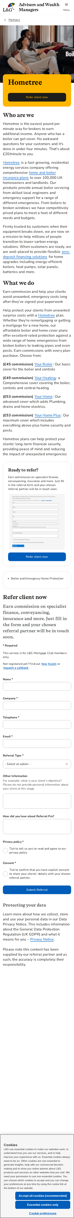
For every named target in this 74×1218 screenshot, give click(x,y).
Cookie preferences (42, 1213)
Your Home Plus (47, 415)
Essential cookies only (43, 1204)
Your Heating (45, 377)
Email (21, 736)
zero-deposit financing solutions (36, 254)
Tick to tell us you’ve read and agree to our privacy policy (37, 851)
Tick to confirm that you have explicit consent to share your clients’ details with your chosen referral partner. (39, 874)
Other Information (15, 776)
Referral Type (27, 756)
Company (24, 698)
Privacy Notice (42, 939)
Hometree (11, 162)
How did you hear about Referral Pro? (28, 816)
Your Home (43, 396)
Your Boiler (43, 364)
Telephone (25, 717)
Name (21, 679)
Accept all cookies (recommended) (43, 1195)
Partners (14, 20)
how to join (48, 664)
